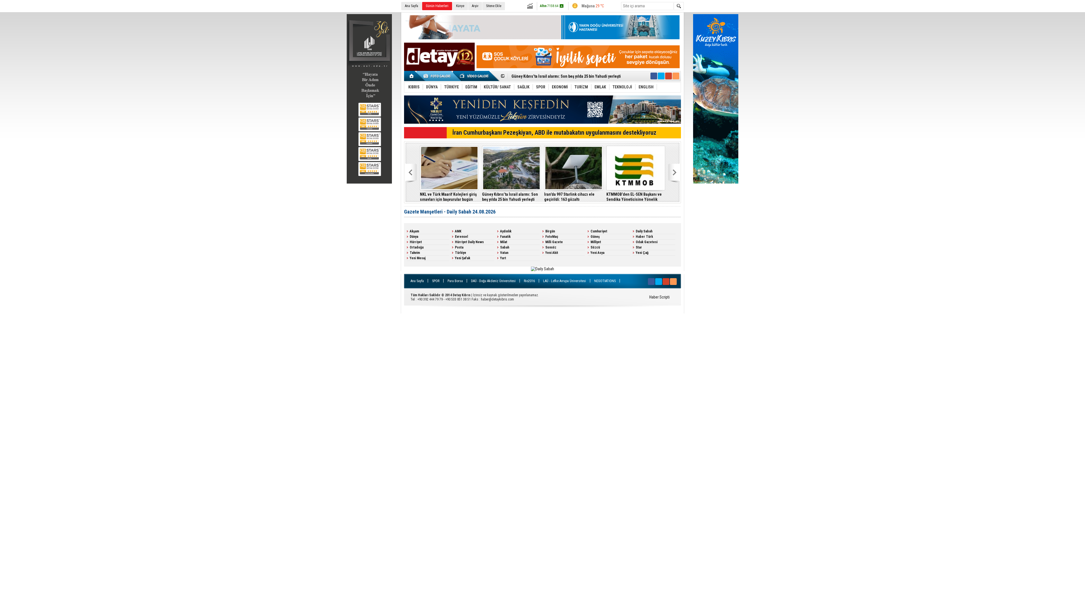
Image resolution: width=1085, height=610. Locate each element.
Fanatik (505, 237)
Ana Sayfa (411, 6)
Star (639, 247)
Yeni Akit (551, 253)
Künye (460, 6)
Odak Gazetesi (646, 242)
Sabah (504, 247)
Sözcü (595, 247)
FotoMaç (551, 237)
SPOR (435, 281)
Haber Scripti (659, 297)
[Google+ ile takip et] (668, 76)
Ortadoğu (417, 247)
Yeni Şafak (462, 258)
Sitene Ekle (493, 6)
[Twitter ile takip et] (661, 76)
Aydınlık (505, 231)
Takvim (415, 253)
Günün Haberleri (437, 6)
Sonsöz (550, 247)
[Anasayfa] (412, 76)
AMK (458, 231)
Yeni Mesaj (418, 258)
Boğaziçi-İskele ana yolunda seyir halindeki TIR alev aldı (644, 197)
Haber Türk (644, 237)
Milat (503, 242)
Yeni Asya (597, 253)
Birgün (550, 231)
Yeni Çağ (642, 253)
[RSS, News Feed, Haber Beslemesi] (675, 76)
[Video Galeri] (474, 76)
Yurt (503, 258)
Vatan (504, 253)
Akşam (414, 231)
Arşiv (475, 6)
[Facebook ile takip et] (653, 76)
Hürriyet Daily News (469, 242)
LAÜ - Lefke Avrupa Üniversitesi (564, 281)
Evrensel (461, 237)
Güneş (595, 237)
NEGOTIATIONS (605, 281)
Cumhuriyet (599, 231)
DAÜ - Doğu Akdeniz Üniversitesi (493, 281)
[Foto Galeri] (438, 76)
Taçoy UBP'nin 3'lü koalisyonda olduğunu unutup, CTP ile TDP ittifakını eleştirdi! (579, 197)
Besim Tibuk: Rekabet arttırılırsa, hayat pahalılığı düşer (519, 197)
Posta (459, 247)
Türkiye (460, 253)
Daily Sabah (644, 231)
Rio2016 (529, 281)
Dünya (414, 237)
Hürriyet (416, 242)
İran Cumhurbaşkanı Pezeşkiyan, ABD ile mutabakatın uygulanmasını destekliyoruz (554, 132)
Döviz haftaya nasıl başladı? (534, 76)
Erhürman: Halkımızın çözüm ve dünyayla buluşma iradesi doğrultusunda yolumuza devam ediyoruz (456, 197)
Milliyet (596, 242)
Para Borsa (455, 281)
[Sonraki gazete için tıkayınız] (542, 269)
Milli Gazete (554, 242)
